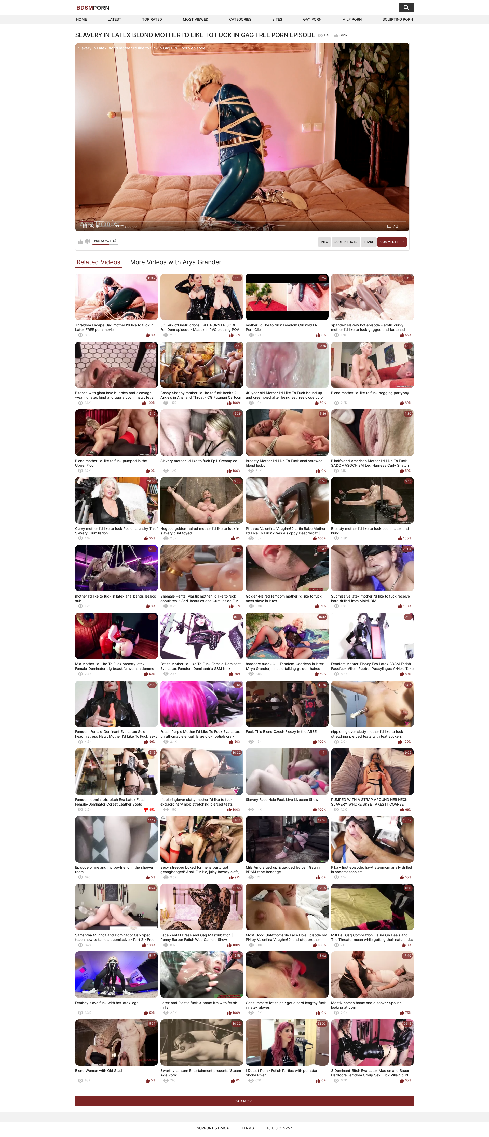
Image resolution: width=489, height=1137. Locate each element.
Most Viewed (195, 19)
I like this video (80, 241)
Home (81, 19)
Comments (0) (392, 242)
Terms (248, 1128)
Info (324, 242)
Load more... (245, 1101)
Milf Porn (352, 19)
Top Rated (152, 19)
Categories (240, 19)
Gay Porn (312, 19)
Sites (277, 19)
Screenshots (345, 242)
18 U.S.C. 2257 (279, 1128)
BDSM (92, 8)
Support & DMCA (213, 1128)
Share (369, 242)
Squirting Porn (398, 19)
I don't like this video (87, 241)
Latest (114, 19)
